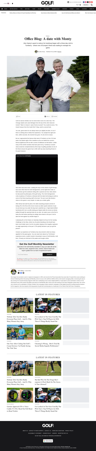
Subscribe (86, 4)
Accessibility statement (35, 433)
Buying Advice (13, 8)
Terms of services (34, 258)
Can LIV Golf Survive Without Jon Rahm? (71, 12)
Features (46, 8)
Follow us (48, 116)
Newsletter (55, 116)
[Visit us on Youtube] (90, 2)
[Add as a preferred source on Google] (48, 440)
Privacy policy (69, 430)
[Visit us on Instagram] (86, 2)
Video (77, 8)
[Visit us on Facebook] (84, 2)
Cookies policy (47, 433)
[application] (37, 169)
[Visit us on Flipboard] (92, 2)
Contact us (48, 430)
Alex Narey (42, 51)
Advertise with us (63, 433)
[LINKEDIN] (21, 273)
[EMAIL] (24, 273)
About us (25, 430)
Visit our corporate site (65, 446)
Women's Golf (56, 8)
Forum (71, 8)
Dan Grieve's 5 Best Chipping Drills (49, 12)
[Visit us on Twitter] (88, 2)
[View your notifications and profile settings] (12, 3)
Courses (84, 8)
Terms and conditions (58, 430)
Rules (39, 8)
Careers (54, 433)
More (91, 8)
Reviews (64, 8)
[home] (2, 9)
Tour (33, 8)
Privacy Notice (20, 259)
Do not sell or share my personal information (48, 435)
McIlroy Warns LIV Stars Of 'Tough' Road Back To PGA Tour (23, 12)
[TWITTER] (19, 273)
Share (19, 116)
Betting (27, 8)
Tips (21, 8)
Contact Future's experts (36, 430)
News (5, 8)
